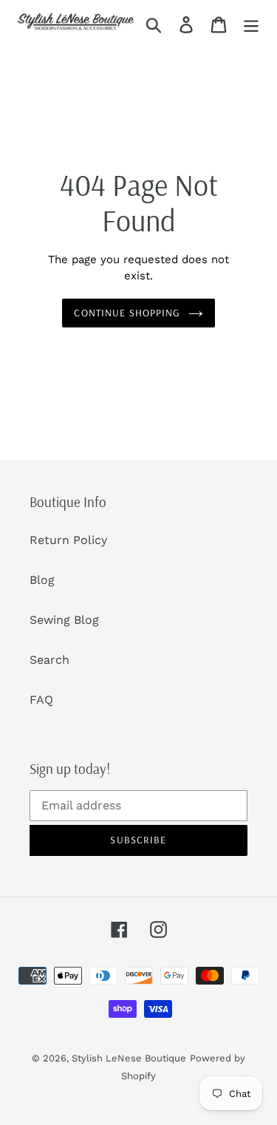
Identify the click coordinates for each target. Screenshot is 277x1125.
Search (49, 660)
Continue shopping (127, 312)
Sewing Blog (64, 620)
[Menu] (251, 24)
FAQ (41, 700)
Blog (42, 580)
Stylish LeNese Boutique (129, 1058)
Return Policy (68, 540)
